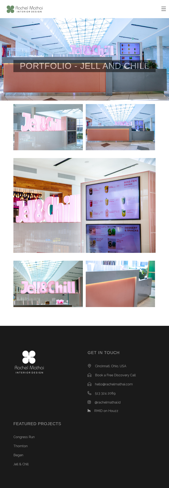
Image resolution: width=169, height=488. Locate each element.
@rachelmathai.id (108, 402)
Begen (18, 455)
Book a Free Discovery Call (115, 375)
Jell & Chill (21, 464)
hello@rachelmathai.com (114, 384)
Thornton (20, 446)
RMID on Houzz (106, 411)
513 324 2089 (105, 393)
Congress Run (24, 437)
